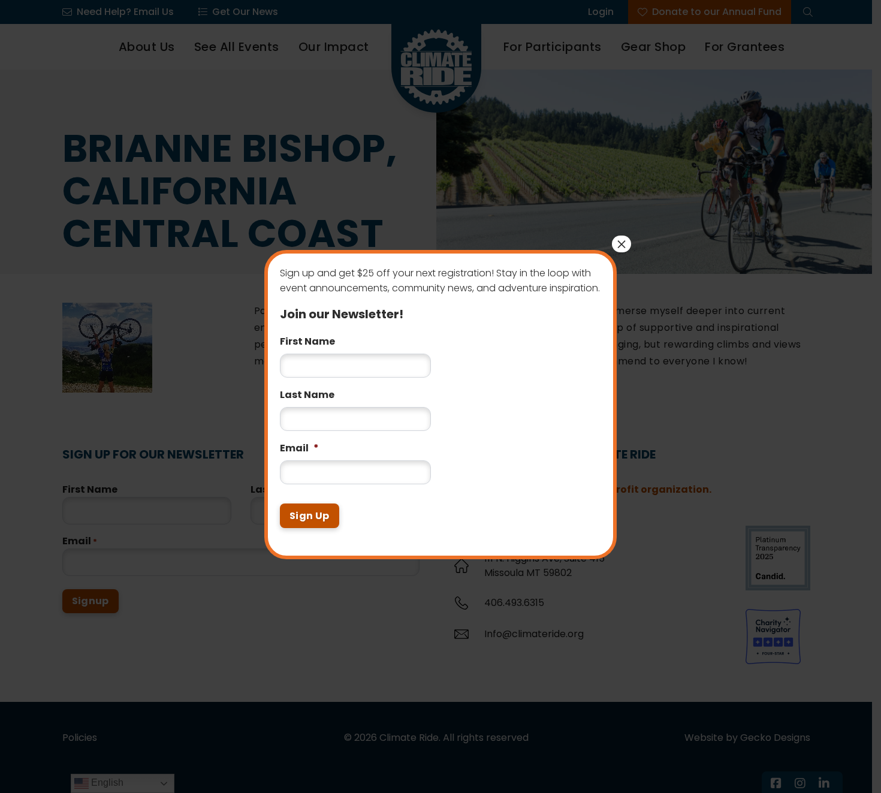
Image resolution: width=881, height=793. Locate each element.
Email (299, 441)
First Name (307, 334)
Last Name (307, 387)
